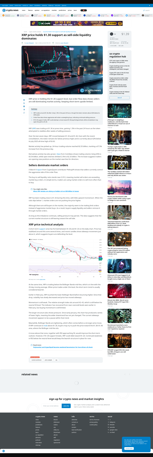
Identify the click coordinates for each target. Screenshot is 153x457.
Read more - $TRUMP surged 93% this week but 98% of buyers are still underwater (119, 341)
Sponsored (57, 442)
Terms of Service (94, 419)
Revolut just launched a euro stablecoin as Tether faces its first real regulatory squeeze (119, 327)
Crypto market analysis (35, 31)
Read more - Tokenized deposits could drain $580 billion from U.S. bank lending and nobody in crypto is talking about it (119, 212)
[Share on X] (24, 103)
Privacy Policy (94, 422)
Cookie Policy (93, 425)
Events (11, 5)
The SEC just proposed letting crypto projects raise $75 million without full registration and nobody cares (119, 251)
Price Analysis (48, 360)
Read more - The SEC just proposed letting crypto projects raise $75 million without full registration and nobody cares (119, 239)
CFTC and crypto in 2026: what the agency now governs (118, 61)
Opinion (37, 10)
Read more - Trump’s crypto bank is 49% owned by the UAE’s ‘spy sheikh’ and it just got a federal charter (119, 137)
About (31, 5)
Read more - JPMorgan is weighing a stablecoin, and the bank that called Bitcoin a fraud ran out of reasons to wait (119, 111)
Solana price (63, 15)
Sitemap (38, 445)
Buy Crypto (5, 5)
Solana (56, 425)
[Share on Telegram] (24, 109)
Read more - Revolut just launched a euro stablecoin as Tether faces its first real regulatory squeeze (119, 316)
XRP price (36, 15)
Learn (75, 10)
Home (25, 31)
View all (120, 97)
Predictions (62, 10)
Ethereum (57, 422)
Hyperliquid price (76, 15)
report (39, 170)
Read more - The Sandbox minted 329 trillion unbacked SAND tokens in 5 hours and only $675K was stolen (119, 162)
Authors (74, 432)
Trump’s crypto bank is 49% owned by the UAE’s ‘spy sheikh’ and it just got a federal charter (119, 148)
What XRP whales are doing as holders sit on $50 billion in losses (56, 191)
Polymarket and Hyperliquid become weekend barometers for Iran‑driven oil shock (63, 347)
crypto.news (42, 279)
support (42, 229)
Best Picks (57, 5)
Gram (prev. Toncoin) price (133, 15)
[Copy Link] (24, 113)
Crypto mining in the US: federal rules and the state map (119, 92)
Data (58, 154)
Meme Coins (18, 5)
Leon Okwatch (30, 43)
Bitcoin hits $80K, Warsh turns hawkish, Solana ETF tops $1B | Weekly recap (118, 302)
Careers (74, 427)
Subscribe (66, 406)
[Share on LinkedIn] (24, 106)
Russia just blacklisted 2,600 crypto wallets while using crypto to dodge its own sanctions (119, 198)
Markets (54, 10)
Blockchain (57, 432)
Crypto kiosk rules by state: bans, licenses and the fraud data (118, 86)
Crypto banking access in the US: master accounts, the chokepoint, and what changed (119, 67)
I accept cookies (129, 448)
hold (45, 325)
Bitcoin (56, 419)
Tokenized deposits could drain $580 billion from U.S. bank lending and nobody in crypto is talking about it (118, 224)
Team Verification (77, 430)
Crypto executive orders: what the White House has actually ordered (118, 79)
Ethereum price (23, 15)
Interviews (39, 442)
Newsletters (37, 5)
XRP (34, 128)
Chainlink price (103, 15)
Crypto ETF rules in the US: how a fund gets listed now (119, 73)
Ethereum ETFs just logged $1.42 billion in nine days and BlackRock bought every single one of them (119, 277)
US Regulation (45, 10)
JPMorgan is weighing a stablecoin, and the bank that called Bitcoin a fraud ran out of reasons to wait (119, 122)
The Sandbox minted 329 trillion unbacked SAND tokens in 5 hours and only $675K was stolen (119, 173)
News (23, 10)
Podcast (38, 440)
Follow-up (50, 5)
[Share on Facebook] (24, 100)
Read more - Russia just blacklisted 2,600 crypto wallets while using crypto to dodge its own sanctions (119, 187)
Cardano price (90, 15)
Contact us (25, 5)
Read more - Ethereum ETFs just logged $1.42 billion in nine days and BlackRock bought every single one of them (119, 266)
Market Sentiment (36, 360)
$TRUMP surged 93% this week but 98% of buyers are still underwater (118, 352)
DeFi (55, 437)
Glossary (64, 5)
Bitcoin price (8, 15)
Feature (30, 10)
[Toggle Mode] (150, 5)
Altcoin (56, 435)
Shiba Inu (56, 430)
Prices (70, 10)
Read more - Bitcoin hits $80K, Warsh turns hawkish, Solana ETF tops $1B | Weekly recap (119, 291)
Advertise (44, 5)
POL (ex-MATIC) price (117, 15)
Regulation (57, 440)
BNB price (49, 15)
